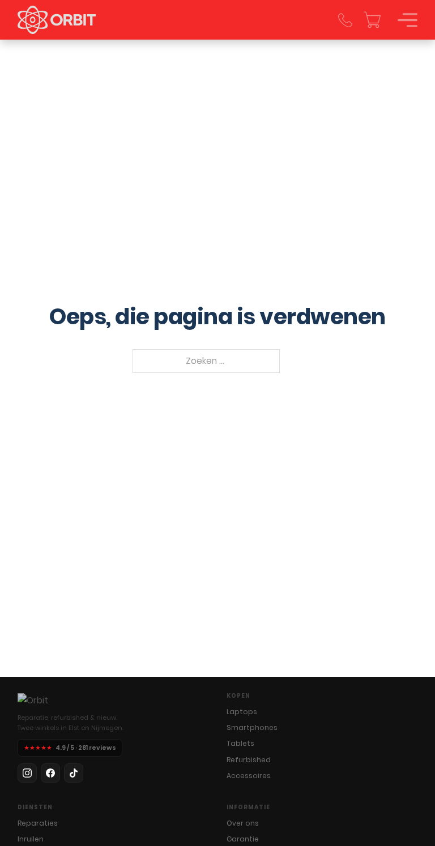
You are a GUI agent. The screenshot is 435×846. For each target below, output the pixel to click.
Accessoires (249, 775)
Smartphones (252, 727)
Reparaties (38, 823)
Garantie (243, 839)
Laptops (242, 711)
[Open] (407, 20)
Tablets (240, 743)
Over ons (243, 823)
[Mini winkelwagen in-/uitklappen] (372, 19)
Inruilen (31, 839)
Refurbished (249, 760)
